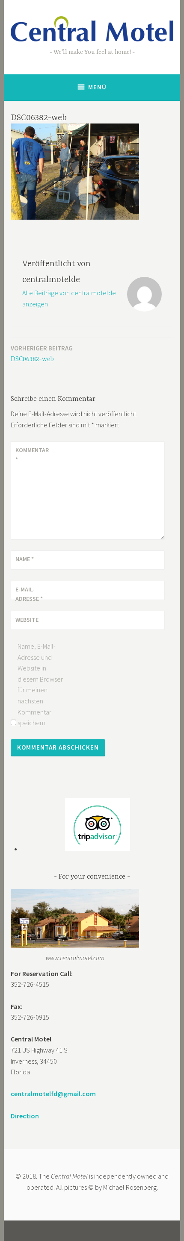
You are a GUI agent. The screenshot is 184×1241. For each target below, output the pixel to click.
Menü (97, 87)
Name (24, 559)
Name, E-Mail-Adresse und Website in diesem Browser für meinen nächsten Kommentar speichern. (40, 684)
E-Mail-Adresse (29, 594)
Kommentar (32, 454)
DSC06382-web (42, 353)
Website (27, 619)
